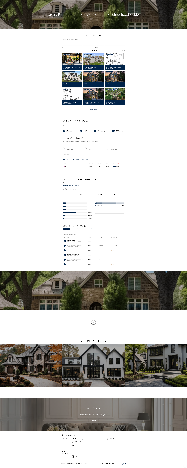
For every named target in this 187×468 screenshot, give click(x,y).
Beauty (82, 159)
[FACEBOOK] (120, 464)
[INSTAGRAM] (122, 464)
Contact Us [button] (93, 420)
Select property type (65, 43)
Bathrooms (85, 43)
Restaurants (69, 159)
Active (78, 159)
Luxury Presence (83, 463)
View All (93, 391)
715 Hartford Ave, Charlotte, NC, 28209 (72, 246)
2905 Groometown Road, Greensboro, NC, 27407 (74, 241)
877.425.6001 (77, 442)
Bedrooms (106, 43)
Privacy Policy (111, 463)
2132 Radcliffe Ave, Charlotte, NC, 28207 (72, 255)
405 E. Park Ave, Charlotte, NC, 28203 (72, 260)
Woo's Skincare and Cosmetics (72, 165)
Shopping (74, 159)
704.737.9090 (111, 439)
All (64, 159)
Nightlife (87, 159)
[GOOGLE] (125, 464)
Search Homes (93, 109)
